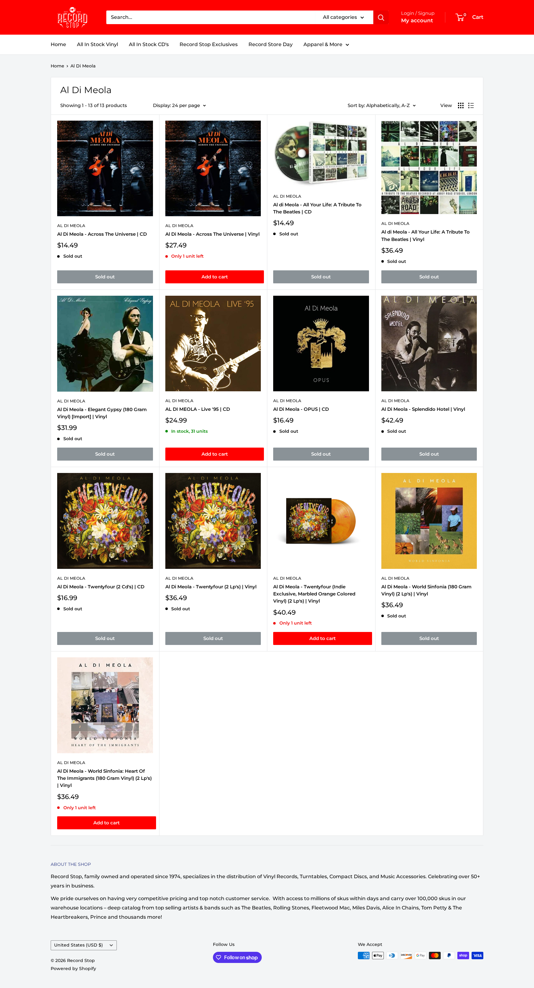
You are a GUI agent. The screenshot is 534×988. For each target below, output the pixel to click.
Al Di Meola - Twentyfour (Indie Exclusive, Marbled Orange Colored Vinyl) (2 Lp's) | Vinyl (314, 594)
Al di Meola (287, 196)
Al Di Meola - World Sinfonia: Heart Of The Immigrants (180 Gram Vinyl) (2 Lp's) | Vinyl (104, 778)
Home (58, 44)
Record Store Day (270, 44)
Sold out (105, 277)
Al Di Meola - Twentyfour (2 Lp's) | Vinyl (210, 587)
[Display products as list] (471, 105)
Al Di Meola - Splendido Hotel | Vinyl (423, 409)
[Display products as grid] (461, 105)
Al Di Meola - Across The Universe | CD (102, 234)
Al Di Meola (82, 66)
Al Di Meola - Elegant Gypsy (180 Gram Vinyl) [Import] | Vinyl (102, 412)
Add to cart (214, 277)
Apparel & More (322, 44)
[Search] (381, 17)
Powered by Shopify (73, 968)
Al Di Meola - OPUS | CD (301, 409)
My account (417, 20)
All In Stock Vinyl (97, 44)
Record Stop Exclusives (209, 44)
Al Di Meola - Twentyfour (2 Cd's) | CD (100, 587)
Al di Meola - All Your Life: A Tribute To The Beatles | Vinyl (425, 235)
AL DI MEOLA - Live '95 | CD (197, 409)
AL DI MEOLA (179, 400)
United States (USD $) (78, 945)
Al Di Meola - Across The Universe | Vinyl (212, 234)
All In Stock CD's (149, 44)
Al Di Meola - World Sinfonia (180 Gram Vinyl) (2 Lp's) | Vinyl (426, 590)
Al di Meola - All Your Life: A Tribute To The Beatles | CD (317, 208)
